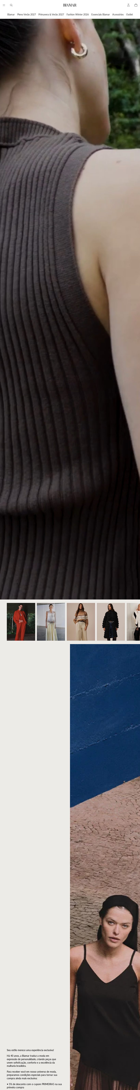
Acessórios (118, 14)
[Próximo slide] (129, 621)
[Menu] (4, 5)
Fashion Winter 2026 (78, 14)
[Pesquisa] (11, 5)
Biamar (11, 14)
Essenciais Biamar (100, 14)
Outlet (129, 14)
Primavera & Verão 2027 (51, 14)
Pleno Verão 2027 (26, 14)
